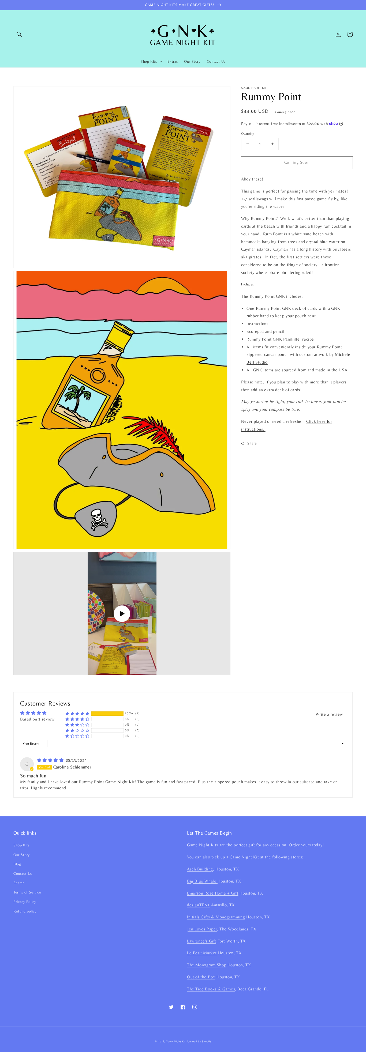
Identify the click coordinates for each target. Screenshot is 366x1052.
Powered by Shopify (198, 1041)
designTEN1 (198, 904)
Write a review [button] (329, 714)
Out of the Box (201, 976)
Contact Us (22, 873)
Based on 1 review (37, 719)
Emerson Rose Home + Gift (212, 893)
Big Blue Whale (202, 881)
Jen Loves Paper (202, 929)
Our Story (21, 855)
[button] (19, 34)
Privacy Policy (24, 901)
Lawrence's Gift (201, 941)
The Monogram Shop (206, 964)
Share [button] (252, 443)
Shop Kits (21, 845)
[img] (51, 760)
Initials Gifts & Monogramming (216, 916)
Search (19, 883)
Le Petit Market (202, 952)
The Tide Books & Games (211, 988)
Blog (17, 864)
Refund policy (24, 911)
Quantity (247, 133)
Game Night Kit (175, 1041)
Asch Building (200, 869)
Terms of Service (27, 892)
